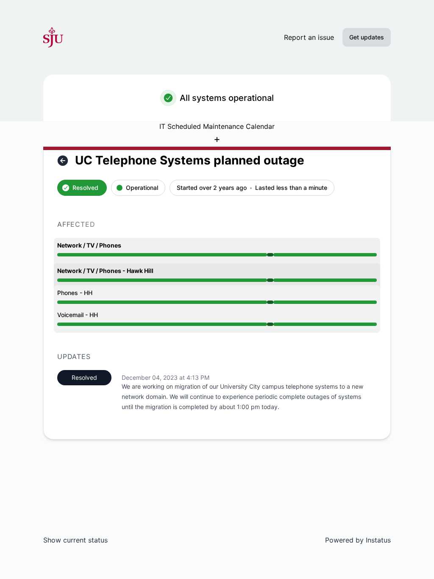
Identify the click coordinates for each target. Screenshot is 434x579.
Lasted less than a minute (291, 188)
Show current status (75, 540)
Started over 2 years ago (212, 188)
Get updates (366, 37)
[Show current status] (63, 161)
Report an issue (309, 37)
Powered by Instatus (358, 540)
